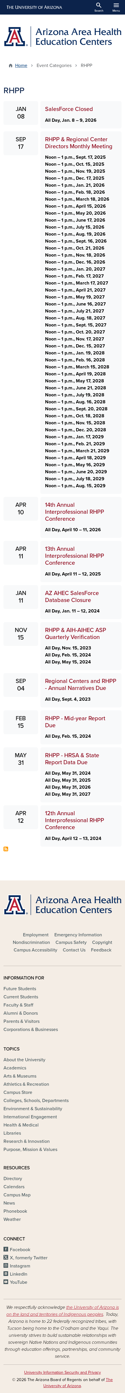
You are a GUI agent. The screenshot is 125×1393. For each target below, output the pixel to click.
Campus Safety (71, 942)
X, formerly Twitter (28, 1258)
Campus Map (17, 1195)
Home (21, 65)
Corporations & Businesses (30, 1029)
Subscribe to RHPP (5, 849)
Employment (36, 935)
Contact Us (74, 950)
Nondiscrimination (31, 942)
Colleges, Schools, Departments (36, 1101)
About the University (24, 1060)
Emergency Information (78, 935)
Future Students (19, 989)
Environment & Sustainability (32, 1109)
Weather (12, 1219)
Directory (12, 1179)
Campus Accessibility (35, 950)
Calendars (13, 1187)
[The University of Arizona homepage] (34, 7)
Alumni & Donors (20, 1013)
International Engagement (30, 1117)
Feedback (101, 950)
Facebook (20, 1250)
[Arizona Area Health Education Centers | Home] (62, 36)
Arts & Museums (19, 1076)
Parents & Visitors (21, 1021)
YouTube (18, 1282)
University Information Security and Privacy (62, 1372)
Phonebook (15, 1211)
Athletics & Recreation (26, 1084)
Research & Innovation (26, 1141)
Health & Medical (21, 1125)
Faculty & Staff (18, 1005)
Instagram (20, 1266)
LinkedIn (18, 1274)
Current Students (20, 997)
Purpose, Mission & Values (30, 1149)
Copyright (102, 942)
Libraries (12, 1133)
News (9, 1203)
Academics (14, 1068)
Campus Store (17, 1092)
